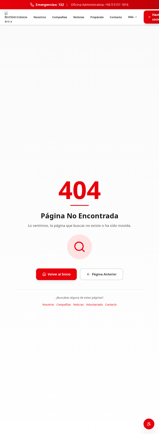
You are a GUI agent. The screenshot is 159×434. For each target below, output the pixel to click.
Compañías (63, 304)
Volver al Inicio (59, 274)
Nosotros (48, 304)
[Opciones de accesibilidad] (148, 424)
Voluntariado (94, 304)
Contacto (111, 304)
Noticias (78, 304)
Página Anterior (104, 274)
